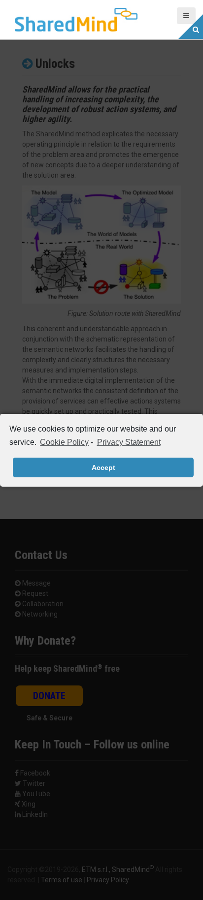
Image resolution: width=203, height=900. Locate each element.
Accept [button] (103, 467)
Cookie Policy (64, 442)
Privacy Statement (128, 442)
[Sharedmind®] (76, 19)
